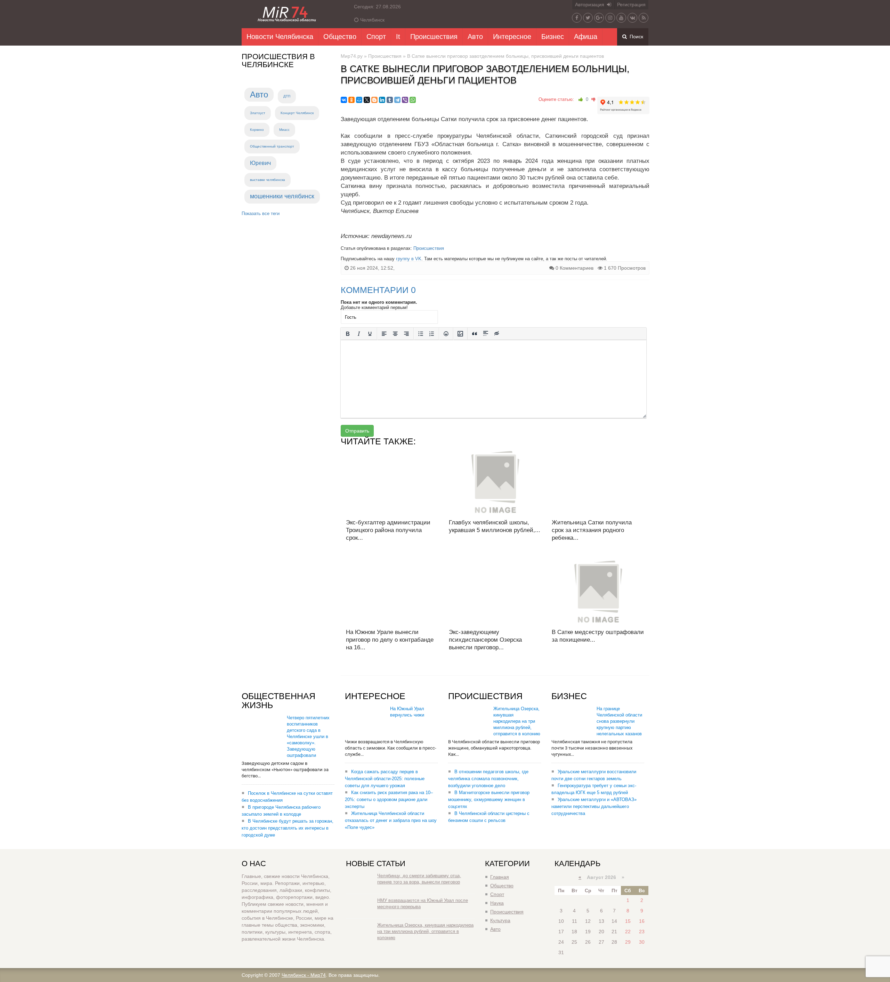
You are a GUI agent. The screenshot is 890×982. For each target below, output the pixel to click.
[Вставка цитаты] (474, 333)
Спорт (376, 36)
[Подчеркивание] (370, 333)
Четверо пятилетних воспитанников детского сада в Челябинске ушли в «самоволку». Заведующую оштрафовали (308, 736)
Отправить (357, 431)
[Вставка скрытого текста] (497, 333)
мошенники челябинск (282, 196)
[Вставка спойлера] (486, 333)
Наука (497, 903)
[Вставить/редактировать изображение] (460, 333)
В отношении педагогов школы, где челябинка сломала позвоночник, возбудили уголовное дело (488, 778)
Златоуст (257, 113)
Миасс (284, 130)
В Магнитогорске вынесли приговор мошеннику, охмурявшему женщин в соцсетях (488, 799)
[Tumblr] (390, 100)
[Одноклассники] (351, 100)
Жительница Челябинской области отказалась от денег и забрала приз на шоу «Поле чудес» (391, 820)
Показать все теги (261, 213)
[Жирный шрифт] (348, 333)
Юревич (260, 163)
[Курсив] (359, 333)
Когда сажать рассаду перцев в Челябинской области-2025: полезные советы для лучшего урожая (384, 778)
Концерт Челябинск (297, 113)
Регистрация (631, 4)
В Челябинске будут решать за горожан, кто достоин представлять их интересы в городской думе (287, 828)
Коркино (257, 130)
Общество (339, 36)
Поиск (635, 36)
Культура (500, 920)
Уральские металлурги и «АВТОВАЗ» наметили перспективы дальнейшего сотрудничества (594, 806)
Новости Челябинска (279, 36)
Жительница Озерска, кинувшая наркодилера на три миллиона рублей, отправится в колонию (516, 721)
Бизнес (552, 36)
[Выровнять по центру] (395, 333)
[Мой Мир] (359, 100)
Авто (475, 36)
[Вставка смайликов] (446, 333)
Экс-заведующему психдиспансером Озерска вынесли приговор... (485, 640)
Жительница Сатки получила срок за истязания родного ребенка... (592, 530)
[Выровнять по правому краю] (406, 333)
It (398, 36)
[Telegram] (397, 100)
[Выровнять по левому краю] (384, 333)
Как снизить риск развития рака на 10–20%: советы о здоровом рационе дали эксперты (389, 799)
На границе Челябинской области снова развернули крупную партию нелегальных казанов (619, 721)
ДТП (286, 96)
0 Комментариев (574, 268)
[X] (367, 100)
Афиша (585, 36)
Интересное (512, 36)
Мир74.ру (352, 56)
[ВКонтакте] (344, 100)
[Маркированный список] (421, 333)
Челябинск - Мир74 (304, 975)
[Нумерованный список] (432, 333)
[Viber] (405, 100)
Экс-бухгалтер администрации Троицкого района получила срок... (388, 530)
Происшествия (434, 36)
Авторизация (591, 4)
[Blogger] (374, 100)
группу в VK (408, 258)
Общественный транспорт (272, 146)
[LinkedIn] (382, 100)
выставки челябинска (267, 180)
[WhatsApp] (413, 100)
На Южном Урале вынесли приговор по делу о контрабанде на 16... (390, 640)
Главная (499, 877)
